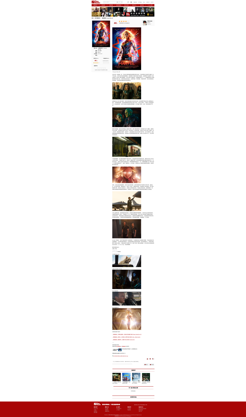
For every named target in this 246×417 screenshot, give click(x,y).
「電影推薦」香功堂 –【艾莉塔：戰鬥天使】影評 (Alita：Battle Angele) (126, 337)
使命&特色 (96, 408)
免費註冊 (147, 2)
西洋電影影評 (97, 18)
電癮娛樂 (123, 346)
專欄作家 (135, 2)
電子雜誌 (140, 2)
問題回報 (129, 409)
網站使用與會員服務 (142, 408)
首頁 (92, 18)
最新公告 (140, 411)
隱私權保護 (141, 409)
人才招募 (118, 409)
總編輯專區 (107, 411)
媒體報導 (95, 411)
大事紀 (95, 409)
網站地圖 (95, 412)
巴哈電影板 (118, 346)
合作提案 (129, 408)
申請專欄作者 (118, 408)
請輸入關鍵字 (106, 2)
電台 (144, 2)
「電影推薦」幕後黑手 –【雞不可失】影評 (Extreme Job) (123, 339)
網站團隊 (106, 408)
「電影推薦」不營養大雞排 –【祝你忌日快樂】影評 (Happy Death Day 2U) (126, 334)
